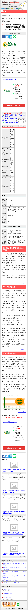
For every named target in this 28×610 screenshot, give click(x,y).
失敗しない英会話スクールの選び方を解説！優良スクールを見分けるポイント (13, 533)
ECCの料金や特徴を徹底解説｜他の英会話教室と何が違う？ (14, 512)
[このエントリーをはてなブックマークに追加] (10, 37)
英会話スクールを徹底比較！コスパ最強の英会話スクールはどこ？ (14, 491)
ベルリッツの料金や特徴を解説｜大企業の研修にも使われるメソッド (14, 470)
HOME (23, 473)
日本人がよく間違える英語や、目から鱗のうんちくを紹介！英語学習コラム (14, 554)
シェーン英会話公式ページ (10, 79)
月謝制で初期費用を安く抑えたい (14, 122)
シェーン (22, 33)
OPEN (5, 11)
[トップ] (14, 9)
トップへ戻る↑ (22, 283)
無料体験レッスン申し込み (14, 105)
